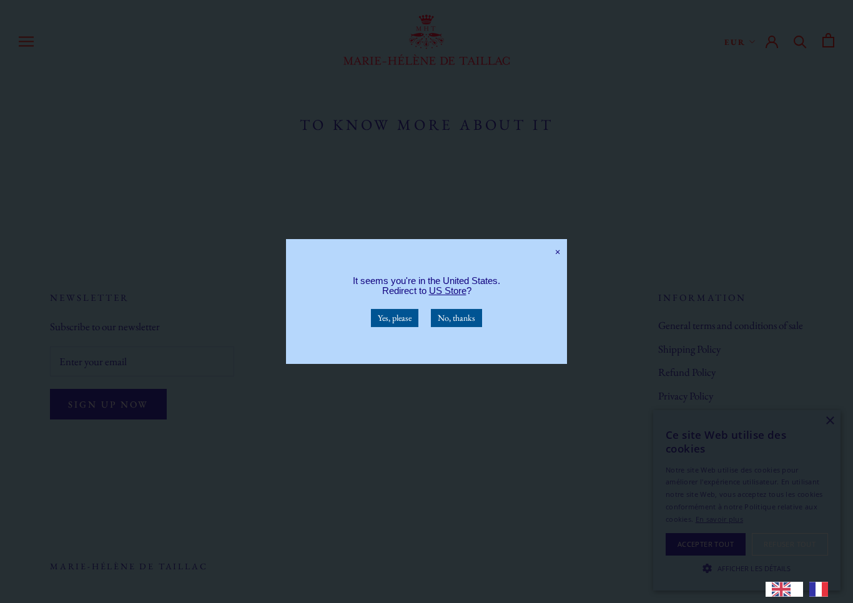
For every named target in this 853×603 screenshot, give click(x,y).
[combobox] (784, 589)
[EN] (784, 589)
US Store (447, 290)
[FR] (822, 589)
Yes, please (395, 317)
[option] (822, 589)
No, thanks (456, 317)
